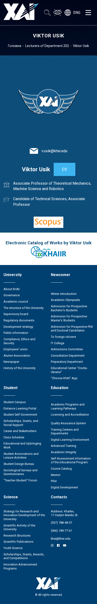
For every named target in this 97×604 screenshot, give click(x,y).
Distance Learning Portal (20, 408)
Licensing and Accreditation (70, 414)
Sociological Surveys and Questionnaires (20, 472)
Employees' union (16, 349)
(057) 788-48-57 (61, 522)
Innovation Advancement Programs (20, 566)
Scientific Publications (18, 541)
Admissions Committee (67, 349)
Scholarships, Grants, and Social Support (21, 423)
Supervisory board (16, 314)
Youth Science (13, 548)
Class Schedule (14, 437)
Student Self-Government (20, 414)
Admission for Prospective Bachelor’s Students (69, 308)
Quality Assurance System (68, 423)
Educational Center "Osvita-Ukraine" (69, 370)
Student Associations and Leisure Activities (21, 456)
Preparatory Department (67, 361)
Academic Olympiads (65, 300)
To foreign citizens (63, 337)
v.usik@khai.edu (54, 151)
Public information (16, 333)
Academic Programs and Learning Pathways (68, 406)
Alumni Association (17, 355)
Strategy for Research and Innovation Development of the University (24, 515)
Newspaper (11, 361)
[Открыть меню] (88, 13)
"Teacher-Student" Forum (20, 480)
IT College (57, 343)
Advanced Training (63, 446)
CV (64, 169)
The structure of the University (24, 308)
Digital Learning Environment (70, 439)
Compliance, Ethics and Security (19, 341)
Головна (14, 46)
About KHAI (12, 289)
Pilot (54, 481)
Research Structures (17, 535)
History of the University (20, 368)
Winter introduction (64, 294)
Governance (12, 295)
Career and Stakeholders (20, 431)
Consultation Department (68, 355)
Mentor (56, 475)
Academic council (16, 301)
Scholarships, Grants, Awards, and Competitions (24, 556)
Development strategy (18, 326)
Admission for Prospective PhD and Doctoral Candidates (72, 328)
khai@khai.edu (60, 538)
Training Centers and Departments (65, 431)
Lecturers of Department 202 (47, 46)
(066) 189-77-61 (61, 530)
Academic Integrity (63, 452)
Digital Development (64, 487)
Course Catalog (61, 468)
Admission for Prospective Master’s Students (69, 318)
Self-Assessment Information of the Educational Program (71, 460)
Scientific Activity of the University (19, 527)
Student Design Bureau (19, 464)
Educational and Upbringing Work (22, 445)
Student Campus (15, 402)
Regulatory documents (19, 320)
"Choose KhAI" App (64, 378)
